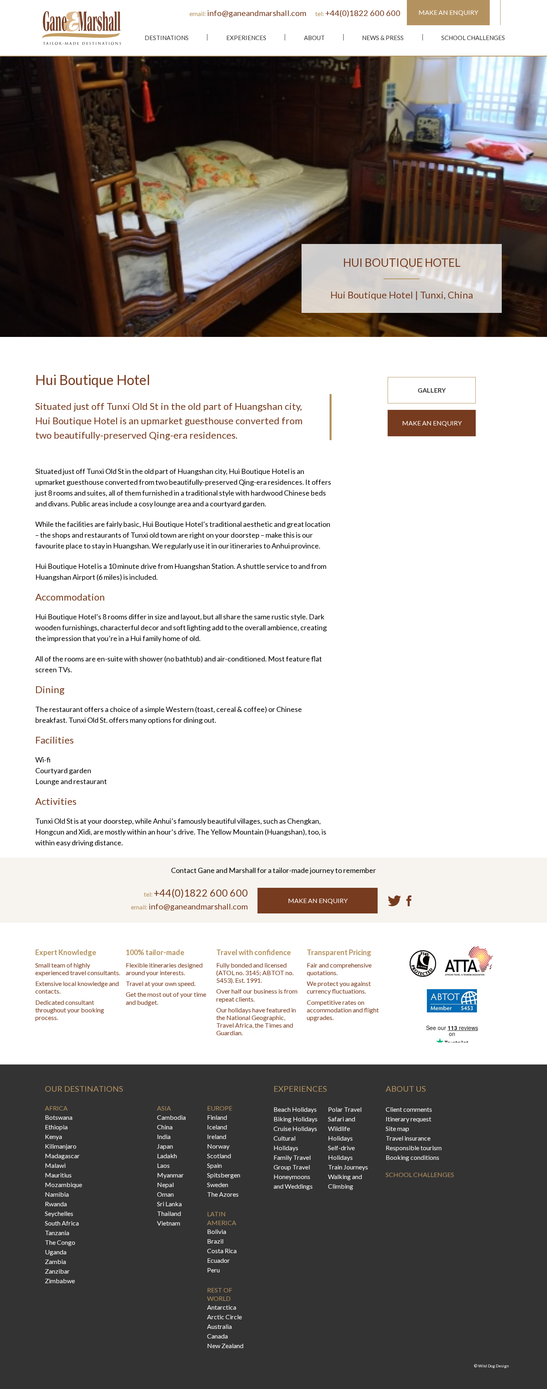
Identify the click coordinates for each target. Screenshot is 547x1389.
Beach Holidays (295, 1109)
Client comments (409, 1109)
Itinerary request (408, 1119)
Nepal (165, 1184)
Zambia (55, 1261)
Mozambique (63, 1184)
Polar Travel (345, 1109)
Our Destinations (84, 1088)
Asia (164, 1108)
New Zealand (225, 1345)
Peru (213, 1270)
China (165, 1127)
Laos (163, 1165)
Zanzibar (57, 1271)
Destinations (167, 37)
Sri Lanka (169, 1204)
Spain (214, 1165)
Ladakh (167, 1155)
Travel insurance (408, 1138)
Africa (56, 1108)
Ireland (216, 1136)
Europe (219, 1108)
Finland (217, 1117)
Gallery (432, 390)
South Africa (62, 1223)
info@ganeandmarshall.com (256, 13)
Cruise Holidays (295, 1128)
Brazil (215, 1241)
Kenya (53, 1136)
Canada (217, 1336)
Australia (219, 1326)
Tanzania (57, 1232)
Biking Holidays (296, 1119)
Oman (165, 1194)
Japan (165, 1146)
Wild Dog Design (493, 1365)
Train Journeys (348, 1167)
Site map (397, 1128)
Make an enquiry (432, 423)
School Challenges (473, 37)
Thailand (169, 1213)
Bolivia (216, 1231)
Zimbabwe (60, 1280)
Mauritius (58, 1175)
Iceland (217, 1127)
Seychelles (59, 1213)
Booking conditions (412, 1157)
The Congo (60, 1242)
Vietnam (168, 1223)
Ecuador (218, 1260)
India (164, 1136)
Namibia (57, 1194)
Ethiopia (56, 1127)
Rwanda (56, 1204)
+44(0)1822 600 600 (362, 13)
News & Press (383, 37)
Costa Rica (222, 1250)
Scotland (219, 1155)
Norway (218, 1146)
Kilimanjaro (60, 1146)
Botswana (58, 1117)
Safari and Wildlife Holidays (341, 1128)
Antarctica (221, 1307)
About (314, 37)
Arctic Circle (224, 1316)
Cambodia (171, 1117)
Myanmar (170, 1175)
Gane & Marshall (81, 28)
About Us (406, 1088)
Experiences (246, 37)
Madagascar (62, 1155)
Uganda (55, 1252)
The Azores (223, 1194)
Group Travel (292, 1167)
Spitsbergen (223, 1175)
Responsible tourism (414, 1147)
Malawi (55, 1165)
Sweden (217, 1184)
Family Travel (292, 1157)
